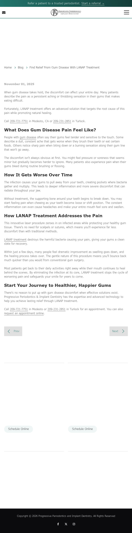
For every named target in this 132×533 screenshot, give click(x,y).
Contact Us (4, 12)
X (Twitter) (66, 524)
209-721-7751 (19, 121)
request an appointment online (24, 313)
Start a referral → (92, 3)
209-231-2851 (62, 121)
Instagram (73, 524)
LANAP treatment (15, 239)
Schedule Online (18, 429)
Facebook (58, 524)
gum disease (28, 137)
